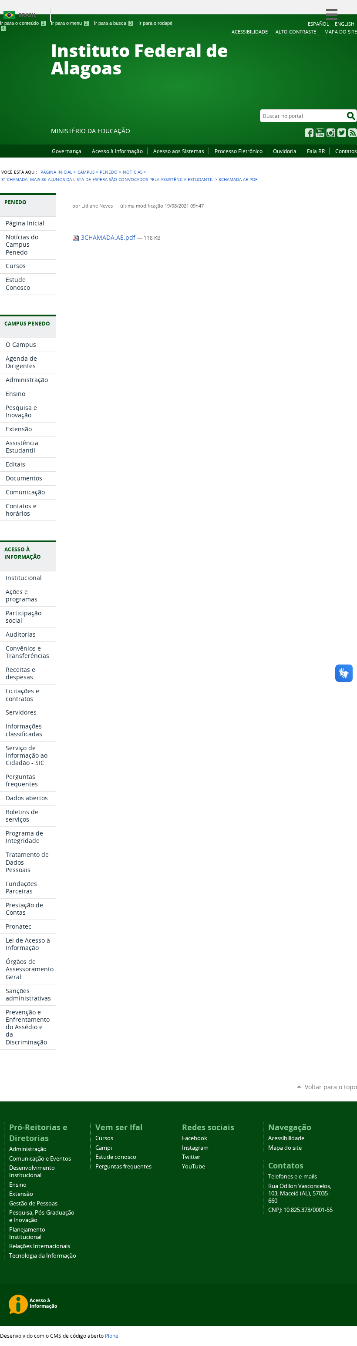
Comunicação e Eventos (40, 1158)
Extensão (21, 1194)
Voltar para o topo (331, 1087)
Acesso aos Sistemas (178, 151)
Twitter (341, 132)
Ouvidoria (284, 151)
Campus (85, 172)
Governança (66, 151)
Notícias (132, 172)
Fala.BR (316, 151)
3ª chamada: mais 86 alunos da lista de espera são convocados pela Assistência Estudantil (107, 179)
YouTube (320, 132)
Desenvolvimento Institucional (32, 1171)
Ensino (18, 1184)
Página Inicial (56, 172)
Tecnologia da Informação (42, 1255)
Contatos (346, 151)
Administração (28, 1149)
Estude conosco (115, 1157)
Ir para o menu (69, 23)
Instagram (331, 132)
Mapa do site (285, 1147)
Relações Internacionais (39, 1246)
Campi (103, 1147)
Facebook (309, 132)
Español (318, 23)
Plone (111, 1335)
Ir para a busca (113, 23)
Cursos (104, 1138)
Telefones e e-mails (292, 1176)
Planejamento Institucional (27, 1233)
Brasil (27, 15)
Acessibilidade (286, 1138)
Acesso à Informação (117, 151)
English (344, 23)
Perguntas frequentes (123, 1166)
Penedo (109, 172)
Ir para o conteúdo (22, 23)
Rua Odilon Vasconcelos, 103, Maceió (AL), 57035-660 (299, 1193)
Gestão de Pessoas (33, 1203)
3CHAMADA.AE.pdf (108, 238)
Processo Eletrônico (239, 151)
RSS (352, 132)
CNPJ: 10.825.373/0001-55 (300, 1210)
